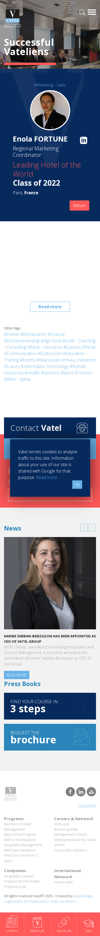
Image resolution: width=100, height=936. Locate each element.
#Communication (20, 353)
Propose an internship (21, 881)
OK (77, 484)
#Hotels (11, 334)
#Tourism (83, 373)
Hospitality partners (19, 876)
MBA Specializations (20, 850)
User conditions (63, 901)
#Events (27, 360)
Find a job (61, 823)
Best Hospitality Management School (70, 832)
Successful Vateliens (70, 850)
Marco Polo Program (20, 834)
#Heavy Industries (78, 360)
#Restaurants (33, 334)
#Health (32, 373)
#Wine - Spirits (17, 379)
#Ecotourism (49, 353)
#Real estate (48, 360)
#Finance (56, 334)
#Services (50, 373)
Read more (50, 307)
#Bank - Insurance (44, 347)
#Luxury (11, 366)
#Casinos (72, 347)
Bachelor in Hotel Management (17, 826)
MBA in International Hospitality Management (23, 842)
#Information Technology (45, 366)
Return (79, 205)
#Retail (88, 347)
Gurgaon (87, 806)
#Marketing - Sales (50, 84)
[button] (83, 527)
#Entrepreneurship (22, 341)
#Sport (66, 373)
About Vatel (63, 882)
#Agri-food (51, 341)
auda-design (83, 895)
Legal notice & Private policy (26, 901)
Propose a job (15, 886)
